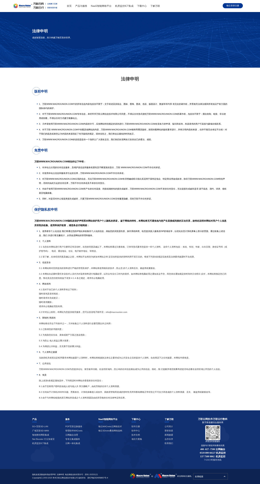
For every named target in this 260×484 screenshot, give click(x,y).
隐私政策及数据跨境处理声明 (44, 474)
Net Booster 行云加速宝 (43, 439)
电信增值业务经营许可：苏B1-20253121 (81, 474)
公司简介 (169, 426)
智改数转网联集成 (40, 435)
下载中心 (142, 6)
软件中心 (136, 430)
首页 (69, 6)
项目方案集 (137, 439)
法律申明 (60, 474)
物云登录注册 (232, 5)
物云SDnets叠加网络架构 (110, 430)
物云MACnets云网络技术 (110, 426)
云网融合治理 (71, 435)
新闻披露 (169, 435)
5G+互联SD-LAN (40, 426)
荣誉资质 (169, 430)
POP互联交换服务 (73, 426)
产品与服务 (81, 6)
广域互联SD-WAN (40, 430)
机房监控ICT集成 (124, 6)
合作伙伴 (169, 439)
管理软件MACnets (73, 430)
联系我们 (169, 443)
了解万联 (155, 6)
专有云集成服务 (72, 439)
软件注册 (136, 426)
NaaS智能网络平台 (101, 6)
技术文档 (136, 435)
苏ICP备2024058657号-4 (97, 478)
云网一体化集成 (72, 443)
